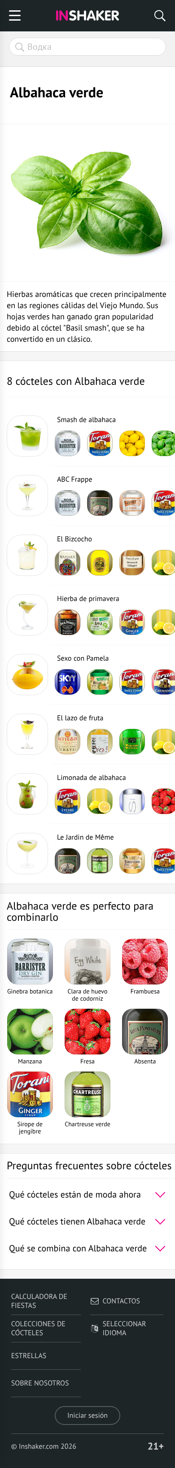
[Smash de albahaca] (27, 436)
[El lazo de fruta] (27, 734)
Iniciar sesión (87, 1415)
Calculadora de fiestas (39, 1301)
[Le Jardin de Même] (27, 853)
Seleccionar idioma (124, 1328)
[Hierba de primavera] (27, 615)
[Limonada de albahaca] (27, 794)
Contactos (121, 1301)
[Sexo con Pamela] (27, 674)
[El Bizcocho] (27, 555)
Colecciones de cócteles (38, 1328)
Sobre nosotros (40, 1383)
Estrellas (29, 1355)
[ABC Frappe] (27, 495)
